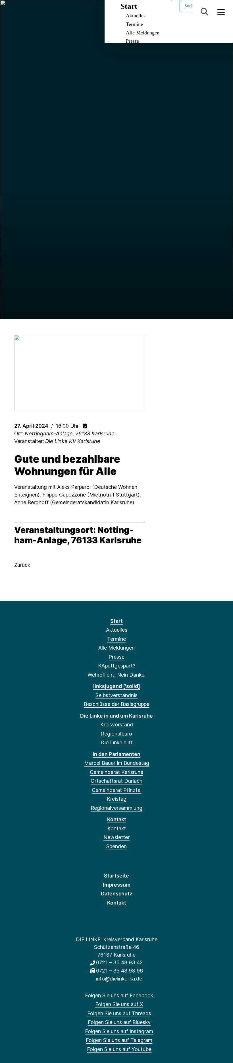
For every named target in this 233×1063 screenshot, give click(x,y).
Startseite (116, 876)
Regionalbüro (116, 734)
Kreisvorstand (116, 725)
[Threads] (30, 12)
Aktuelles (116, 630)
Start (116, 621)
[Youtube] (67, 12)
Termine (134, 24)
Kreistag (116, 799)
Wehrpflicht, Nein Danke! (117, 675)
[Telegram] (58, 12)
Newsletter (116, 837)
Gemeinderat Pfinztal (117, 790)
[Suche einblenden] (204, 12)
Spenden (116, 846)
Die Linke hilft (117, 742)
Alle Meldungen (142, 33)
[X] (20, 12)
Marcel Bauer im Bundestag (116, 763)
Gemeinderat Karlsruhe (116, 772)
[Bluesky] (39, 12)
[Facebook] (11, 12)
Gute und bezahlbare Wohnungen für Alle (67, 465)
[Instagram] (48, 12)
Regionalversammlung (116, 808)
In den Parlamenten (116, 754)
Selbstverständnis (116, 695)
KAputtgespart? (116, 666)
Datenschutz (116, 894)
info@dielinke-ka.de (119, 979)
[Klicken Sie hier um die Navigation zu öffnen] (221, 12)
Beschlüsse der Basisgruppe (116, 704)
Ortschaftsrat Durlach (116, 781)
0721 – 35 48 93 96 (119, 971)
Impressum (116, 885)
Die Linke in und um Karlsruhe (116, 716)
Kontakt (116, 819)
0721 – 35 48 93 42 (119, 962)
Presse (132, 41)
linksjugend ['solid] (116, 686)
